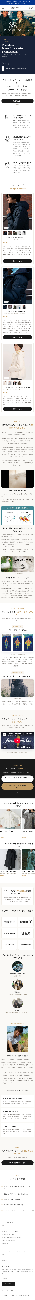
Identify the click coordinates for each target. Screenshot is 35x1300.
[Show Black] (19, 233)
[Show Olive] (14, 233)
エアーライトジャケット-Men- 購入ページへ (17, 779)
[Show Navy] (5, 233)
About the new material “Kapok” (12, 1237)
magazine (5, 1243)
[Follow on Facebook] (3, 1290)
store (3, 1226)
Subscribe (8, 1284)
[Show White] (5, 383)
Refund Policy (6, 1255)
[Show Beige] (10, 233)
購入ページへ (17, 261)
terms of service (7, 1258)
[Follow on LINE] (12, 1290)
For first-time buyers (8, 1240)
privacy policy (6, 1249)
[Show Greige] (24, 233)
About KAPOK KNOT (8, 1235)
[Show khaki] (19, 383)
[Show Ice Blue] (10, 383)
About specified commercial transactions (14, 1252)
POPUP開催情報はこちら (17, 1163)
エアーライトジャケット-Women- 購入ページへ (17, 786)
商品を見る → (17, 101)
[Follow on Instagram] (7, 1290)
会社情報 (4, 1261)
